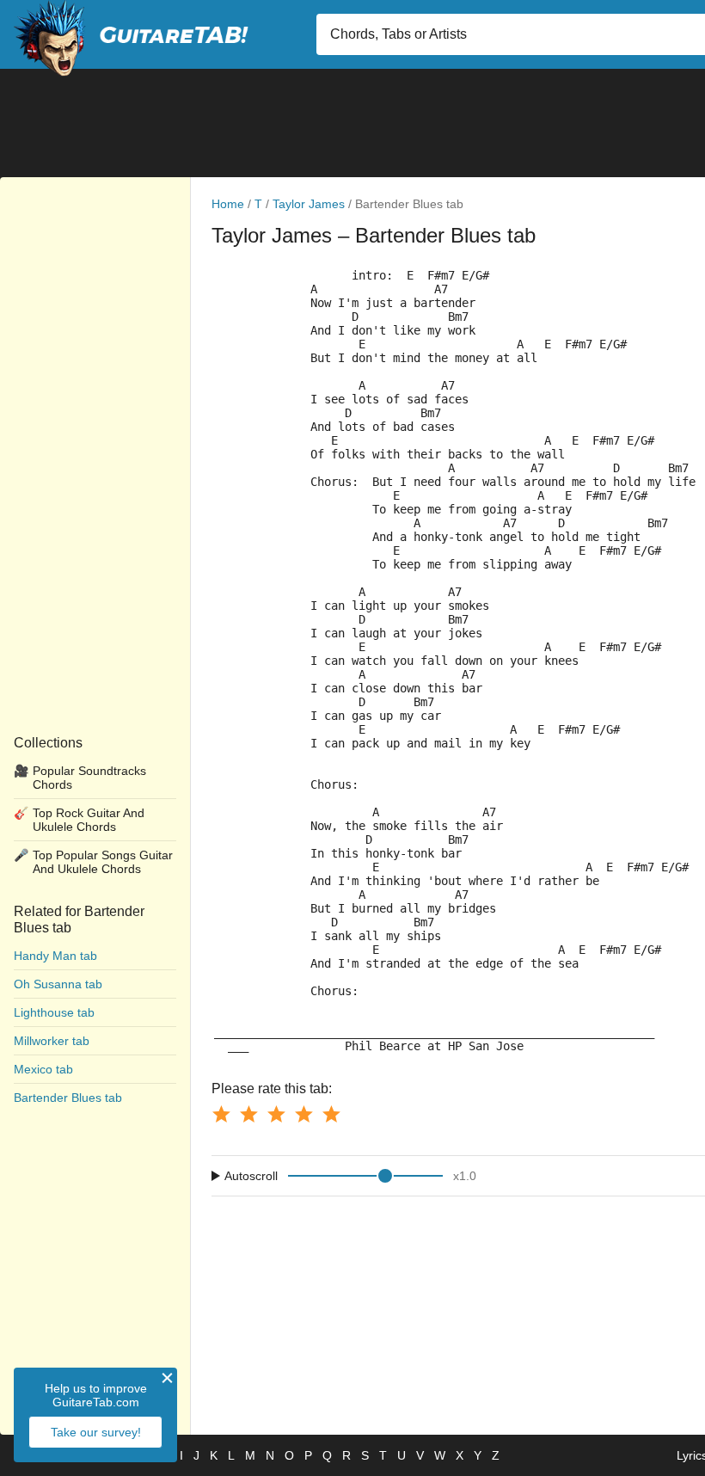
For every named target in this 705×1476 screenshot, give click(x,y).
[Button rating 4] (303, 1114)
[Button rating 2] (248, 1114)
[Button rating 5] (331, 1114)
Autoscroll (251, 1176)
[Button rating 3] (276, 1114)
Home (228, 204)
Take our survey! (96, 1432)
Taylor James (309, 204)
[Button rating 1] (221, 1114)
